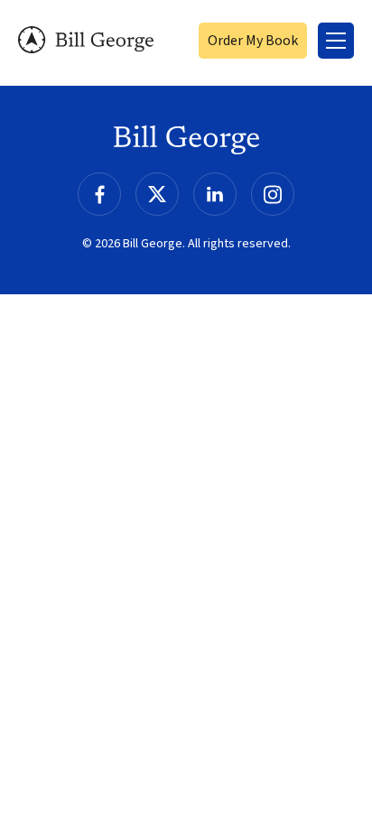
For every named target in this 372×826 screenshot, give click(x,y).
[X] (157, 194)
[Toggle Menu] (336, 41)
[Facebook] (99, 194)
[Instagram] (272, 194)
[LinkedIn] (215, 194)
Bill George (85, 40)
